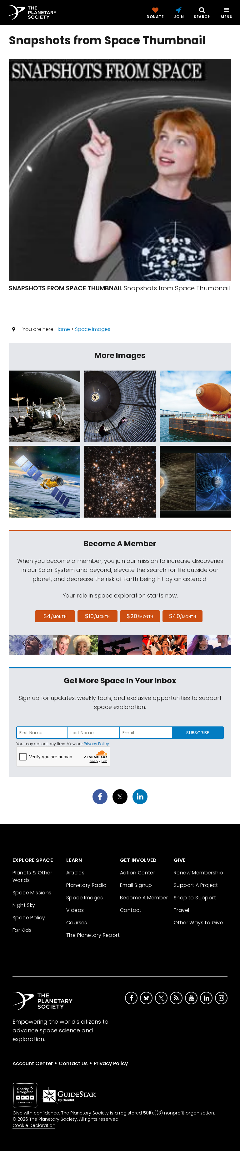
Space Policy (28, 917)
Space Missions (32, 892)
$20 (140, 616)
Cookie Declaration (33, 1125)
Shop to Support (195, 897)
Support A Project (196, 885)
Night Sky (23, 905)
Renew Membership (198, 872)
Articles (75, 872)
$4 (55, 616)
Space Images (92, 329)
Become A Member (144, 897)
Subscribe (197, 733)
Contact (131, 910)
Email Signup (136, 885)
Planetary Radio (86, 885)
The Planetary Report (93, 935)
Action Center (137, 872)
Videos (75, 910)
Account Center (32, 1063)
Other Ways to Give (198, 922)
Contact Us (73, 1063)
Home (63, 329)
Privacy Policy (96, 743)
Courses (76, 922)
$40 (182, 616)
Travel (181, 910)
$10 (97, 616)
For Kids (22, 930)
